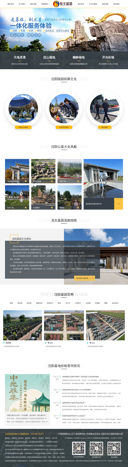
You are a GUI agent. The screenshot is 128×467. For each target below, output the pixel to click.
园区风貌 (33, 4)
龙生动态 (21, 438)
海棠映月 (50, 303)
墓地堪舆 (27, 438)
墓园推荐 (14, 438)
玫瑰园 (97, 303)
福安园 (19, 303)
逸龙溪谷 (115, 303)
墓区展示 (81, 4)
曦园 (106, 303)
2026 (57, 379)
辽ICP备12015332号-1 (116, 438)
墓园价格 (47, 438)
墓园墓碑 (41, 438)
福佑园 (29, 303)
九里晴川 (78, 303)
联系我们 (117, 4)
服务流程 (105, 4)
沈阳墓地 (49, 453)
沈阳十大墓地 (61, 457)
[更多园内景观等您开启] (103, 178)
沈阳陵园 (61, 453)
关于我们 (22, 4)
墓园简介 (7, 438)
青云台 (68, 303)
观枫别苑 (39, 303)
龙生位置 (54, 438)
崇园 (11, 303)
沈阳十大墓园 (52, 457)
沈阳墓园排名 (18, 442)
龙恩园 (88, 303)
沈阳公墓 (55, 453)
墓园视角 (45, 4)
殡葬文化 (34, 438)
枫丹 (59, 303)
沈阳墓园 (42, 453)
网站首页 (11, 4)
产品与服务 (93, 4)
